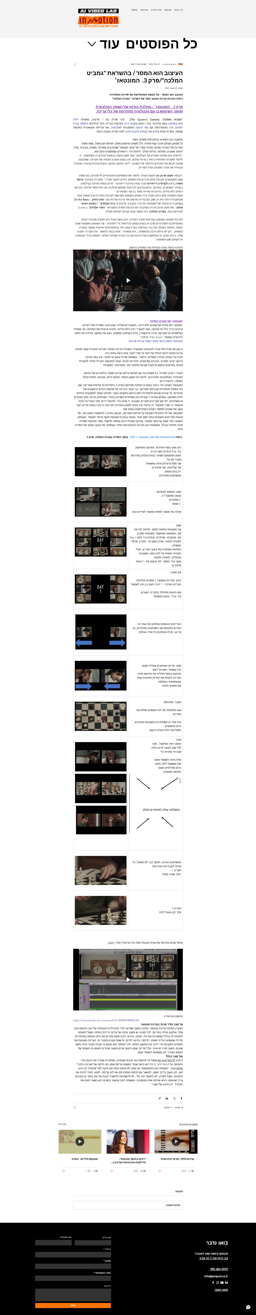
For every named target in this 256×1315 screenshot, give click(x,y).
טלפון (108, 1261)
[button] (168, 10)
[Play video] (128, 280)
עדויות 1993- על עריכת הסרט (177, 1158)
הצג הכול (62, 1124)
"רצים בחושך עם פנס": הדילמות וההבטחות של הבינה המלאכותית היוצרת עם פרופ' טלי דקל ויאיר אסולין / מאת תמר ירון (128, 1160)
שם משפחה (65, 1237)
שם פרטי (106, 1237)
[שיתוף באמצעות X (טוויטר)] (174, 1098)
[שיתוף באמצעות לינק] (159, 1098)
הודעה (107, 1286)
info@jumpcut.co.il (216, 1276)
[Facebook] (213, 1282)
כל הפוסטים (162, 43)
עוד (110, 43)
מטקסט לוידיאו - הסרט (85, 1158)
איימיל (108, 1249)
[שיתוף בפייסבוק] (181, 1098)
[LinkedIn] (226, 1282)
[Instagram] (217, 1282)
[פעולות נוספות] (75, 64)
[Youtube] (222, 1282)
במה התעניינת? (103, 1273)
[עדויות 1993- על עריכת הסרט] (176, 1142)
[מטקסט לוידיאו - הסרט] (80, 1142)
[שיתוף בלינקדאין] (166, 1098)
